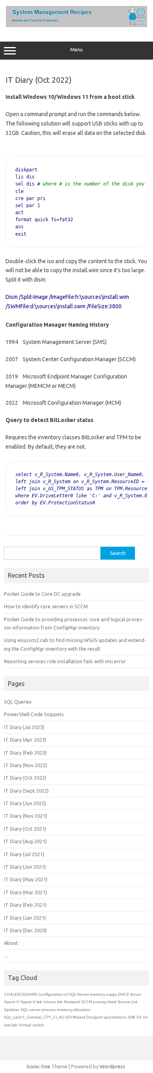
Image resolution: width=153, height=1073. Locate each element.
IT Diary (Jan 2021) (25, 917)
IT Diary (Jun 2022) (25, 803)
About (11, 943)
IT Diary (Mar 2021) (25, 892)
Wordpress (112, 1066)
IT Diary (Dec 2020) (25, 930)
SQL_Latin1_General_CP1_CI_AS (34, 1017)
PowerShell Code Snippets (34, 714)
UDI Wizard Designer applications (96, 1017)
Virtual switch (31, 1025)
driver (135, 994)
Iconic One (38, 1066)
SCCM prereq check (99, 1002)
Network (72, 1002)
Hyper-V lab (31, 1002)
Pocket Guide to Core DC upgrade (42, 594)
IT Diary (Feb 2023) (25, 752)
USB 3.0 (135, 1017)
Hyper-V (11, 1002)
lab (60, 1002)
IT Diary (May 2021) (25, 879)
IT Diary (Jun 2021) (25, 866)
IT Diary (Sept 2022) (26, 790)
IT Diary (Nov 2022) (25, 765)
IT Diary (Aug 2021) (25, 841)
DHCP (123, 994)
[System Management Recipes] (76, 25)
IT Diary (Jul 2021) (24, 854)
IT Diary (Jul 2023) (24, 727)
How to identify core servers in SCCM (46, 606)
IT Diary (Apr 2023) (25, 739)
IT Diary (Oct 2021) (25, 828)
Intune (50, 1002)
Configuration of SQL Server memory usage (77, 994)
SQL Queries (18, 701)
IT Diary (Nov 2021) (25, 815)
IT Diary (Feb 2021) (25, 905)
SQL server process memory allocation (56, 1010)
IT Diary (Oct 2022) (25, 777)
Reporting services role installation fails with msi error (65, 661)
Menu (76, 50)
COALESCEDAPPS (20, 994)
